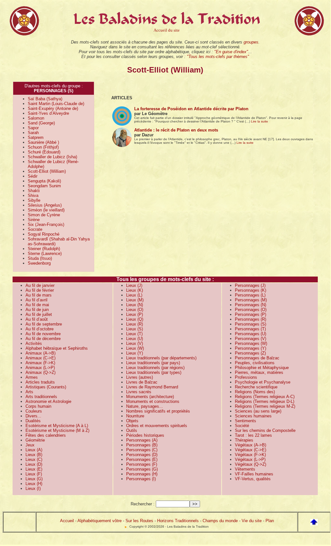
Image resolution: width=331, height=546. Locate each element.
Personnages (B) (141, 445)
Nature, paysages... (144, 406)
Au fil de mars (38, 295)
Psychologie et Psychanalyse (262, 382)
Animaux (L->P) (40, 367)
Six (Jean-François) (46, 224)
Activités (33, 343)
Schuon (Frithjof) (43, 147)
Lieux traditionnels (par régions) (155, 367)
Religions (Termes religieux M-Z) (265, 406)
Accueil (67, 520)
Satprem (36, 137)
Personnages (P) (250, 314)
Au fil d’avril (36, 299)
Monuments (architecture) (150, 396)
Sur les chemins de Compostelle (265, 430)
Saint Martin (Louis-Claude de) (56, 103)
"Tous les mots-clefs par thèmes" (218, 56)
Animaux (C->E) (40, 358)
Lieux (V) (134, 343)
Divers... (33, 416)
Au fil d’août (36, 319)
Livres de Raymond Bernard (152, 387)
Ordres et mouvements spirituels (156, 425)
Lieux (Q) (134, 319)
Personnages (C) (141, 449)
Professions (246, 377)
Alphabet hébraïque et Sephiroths (56, 348)
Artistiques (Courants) (45, 387)
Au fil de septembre (43, 324)
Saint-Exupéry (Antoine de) (53, 108)
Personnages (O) (250, 309)
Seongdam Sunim (44, 185)
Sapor (33, 127)
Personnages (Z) (250, 353)
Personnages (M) (251, 299)
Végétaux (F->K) (250, 454)
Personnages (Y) (250, 348)
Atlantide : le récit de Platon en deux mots (176, 130)
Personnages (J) (250, 285)
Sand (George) (41, 123)
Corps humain (38, 406)
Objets (132, 420)
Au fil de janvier (40, 285)
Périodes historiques (145, 435)
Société (242, 425)
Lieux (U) (134, 338)
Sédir (32, 176)
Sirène (34, 219)
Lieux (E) (33, 469)
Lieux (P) (134, 314)
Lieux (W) (135, 348)
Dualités (33, 420)
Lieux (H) (33, 483)
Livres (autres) (139, 377)
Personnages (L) (250, 295)
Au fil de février (39, 290)
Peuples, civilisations (255, 362)
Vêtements (245, 469)
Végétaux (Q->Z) (250, 464)
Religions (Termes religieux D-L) (264, 401)
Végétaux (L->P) (250, 459)
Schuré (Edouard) (44, 152)
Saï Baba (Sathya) (45, 98)
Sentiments (245, 420)
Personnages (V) (250, 338)
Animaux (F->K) (40, 362)
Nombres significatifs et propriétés (158, 411)
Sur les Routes (139, 520)
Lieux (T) (134, 333)
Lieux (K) (134, 290)
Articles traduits (40, 382)
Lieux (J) (134, 285)
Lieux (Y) (134, 353)
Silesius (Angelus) (45, 205)
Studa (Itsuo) (40, 258)
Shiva (33, 195)
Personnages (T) (250, 329)
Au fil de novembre (43, 333)
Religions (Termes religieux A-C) (265, 396)
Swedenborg (39, 263)
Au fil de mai (37, 304)
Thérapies (244, 440)
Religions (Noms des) (255, 391)
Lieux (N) (134, 304)
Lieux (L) (134, 295)
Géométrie (35, 440)
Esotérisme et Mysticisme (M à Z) (57, 430)
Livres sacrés (138, 391)
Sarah (33, 132)
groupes (251, 42)
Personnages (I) (141, 478)
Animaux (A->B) (40, 353)
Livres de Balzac (141, 382)
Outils (131, 430)
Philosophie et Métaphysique (262, 367)
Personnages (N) (250, 304)
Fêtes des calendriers (45, 435)
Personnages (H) (141, 474)
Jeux (30, 445)
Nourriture (135, 416)
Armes (31, 377)
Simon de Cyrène (44, 214)
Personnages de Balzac (257, 358)
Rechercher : (143, 504)
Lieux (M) (135, 299)
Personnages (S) (250, 324)
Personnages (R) (250, 319)
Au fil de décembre (43, 338)
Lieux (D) (33, 464)
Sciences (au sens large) (258, 411)
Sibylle (34, 200)
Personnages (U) (250, 333)
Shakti (34, 190)
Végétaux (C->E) (250, 449)
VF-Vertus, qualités (253, 478)
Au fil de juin (37, 309)
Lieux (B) (33, 454)
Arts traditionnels (41, 396)
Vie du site (252, 520)
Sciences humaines (253, 416)
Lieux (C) (33, 459)
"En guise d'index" (231, 51)
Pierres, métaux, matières (259, 372)
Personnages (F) (141, 464)
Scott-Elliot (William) (47, 171)
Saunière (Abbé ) (43, 142)
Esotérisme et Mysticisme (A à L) (56, 425)
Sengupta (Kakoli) (44, 181)
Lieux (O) (134, 309)
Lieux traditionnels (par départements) (161, 358)
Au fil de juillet (38, 314)
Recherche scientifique (256, 387)
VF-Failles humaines (254, 474)
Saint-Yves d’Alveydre (48, 113)
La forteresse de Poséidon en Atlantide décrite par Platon (191, 108)
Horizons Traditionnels (178, 520)
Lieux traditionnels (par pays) (153, 362)
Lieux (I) (33, 488)
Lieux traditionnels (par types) (153, 372)
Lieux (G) (34, 478)
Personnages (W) (251, 343)
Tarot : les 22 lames (253, 435)
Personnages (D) (141, 454)
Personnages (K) (250, 290)
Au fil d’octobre (39, 329)
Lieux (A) (33, 449)
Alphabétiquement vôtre (99, 520)
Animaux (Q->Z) (40, 372)
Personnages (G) (142, 469)
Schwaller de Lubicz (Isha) (52, 156)
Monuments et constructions (152, 401)
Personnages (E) (141, 459)
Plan (270, 520)
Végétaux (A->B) (250, 445)
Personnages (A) (141, 440)
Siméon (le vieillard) (46, 210)
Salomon (36, 118)
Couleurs (33, 411)
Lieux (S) (134, 329)
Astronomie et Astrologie (48, 401)
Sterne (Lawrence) (45, 253)
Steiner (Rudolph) (44, 248)
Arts (29, 391)
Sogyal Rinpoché (43, 234)
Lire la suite (259, 121)
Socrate (35, 229)
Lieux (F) (33, 474)
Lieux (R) (134, 324)
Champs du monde (220, 520)
